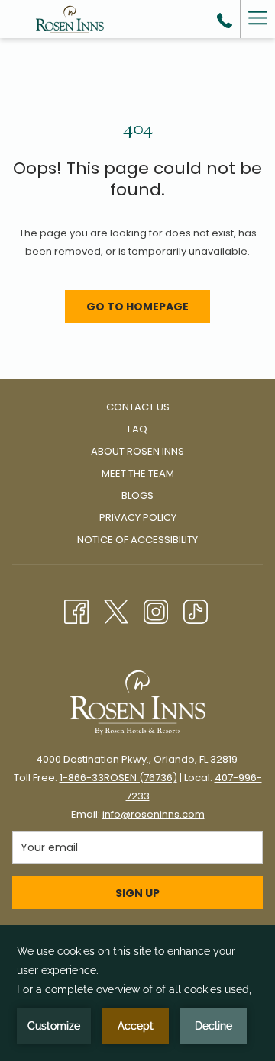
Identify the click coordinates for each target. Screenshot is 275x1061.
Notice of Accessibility (137, 539)
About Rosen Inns (137, 451)
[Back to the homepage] (69, 19)
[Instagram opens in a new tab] (156, 609)
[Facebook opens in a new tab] (76, 609)
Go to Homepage (137, 306)
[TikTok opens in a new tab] (195, 609)
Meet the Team (138, 473)
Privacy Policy (137, 517)
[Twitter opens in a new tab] (116, 609)
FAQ (137, 429)
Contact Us (138, 407)
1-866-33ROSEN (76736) (118, 777)
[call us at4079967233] (224, 19)
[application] (137, 993)
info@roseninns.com (153, 814)
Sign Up (137, 893)
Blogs (137, 495)
